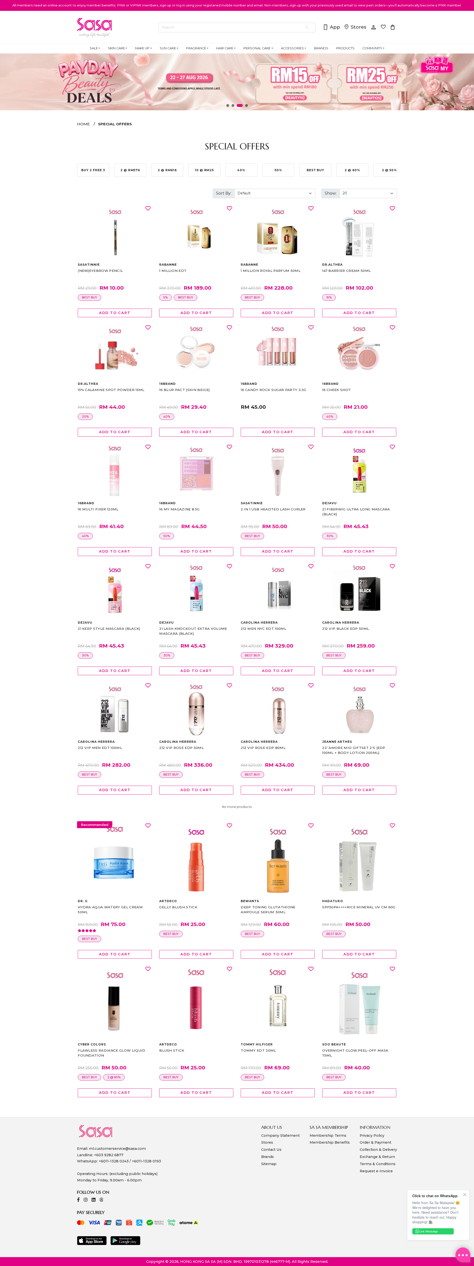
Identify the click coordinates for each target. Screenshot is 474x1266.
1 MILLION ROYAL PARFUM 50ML (270, 271)
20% (85, 416)
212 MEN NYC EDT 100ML (263, 629)
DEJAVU (329, 503)
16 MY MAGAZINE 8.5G (179, 509)
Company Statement (280, 1135)
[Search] (307, 28)
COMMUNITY (372, 48)
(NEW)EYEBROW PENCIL (100, 271)
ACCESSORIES (292, 48)
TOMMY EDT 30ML (258, 1050)
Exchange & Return (377, 1156)
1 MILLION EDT (172, 271)
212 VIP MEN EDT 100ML (100, 748)
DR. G (83, 901)
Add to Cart (115, 313)
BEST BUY (89, 297)
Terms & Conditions (377, 1164)
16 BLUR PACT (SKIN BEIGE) (184, 390)
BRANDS (321, 48)
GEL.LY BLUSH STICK (178, 907)
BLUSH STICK (171, 1050)
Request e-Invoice (376, 1171)
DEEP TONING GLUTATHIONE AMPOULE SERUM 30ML (268, 909)
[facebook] (78, 1200)
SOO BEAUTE (334, 1044)
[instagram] (86, 1200)
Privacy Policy (372, 1135)
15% (329, 297)
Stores (355, 27)
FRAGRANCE (196, 48)
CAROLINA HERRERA (259, 622)
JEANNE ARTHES (337, 742)
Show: (330, 193)
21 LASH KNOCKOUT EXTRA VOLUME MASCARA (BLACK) (193, 631)
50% (166, 536)
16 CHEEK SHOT (336, 390)
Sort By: (223, 193)
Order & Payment (375, 1142)
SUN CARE (168, 48)
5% (165, 297)
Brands (267, 1156)
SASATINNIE (89, 264)
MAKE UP (142, 48)
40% (166, 416)
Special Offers (115, 124)
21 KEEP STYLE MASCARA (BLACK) (109, 629)
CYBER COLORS (92, 1044)
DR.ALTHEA (332, 264)
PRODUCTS (345, 48)
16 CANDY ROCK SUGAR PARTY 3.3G (273, 390)
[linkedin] (94, 1200)
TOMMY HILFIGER (257, 1044)
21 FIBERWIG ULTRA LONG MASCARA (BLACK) (356, 511)
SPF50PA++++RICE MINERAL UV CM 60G (358, 907)
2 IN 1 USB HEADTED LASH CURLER (273, 509)
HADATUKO (332, 901)
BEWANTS (250, 901)
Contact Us (271, 1149)
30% (329, 536)
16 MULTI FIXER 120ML (98, 509)
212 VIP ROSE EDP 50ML (181, 748)
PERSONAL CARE (257, 48)
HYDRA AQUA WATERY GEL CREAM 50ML (110, 909)
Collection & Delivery (378, 1149)
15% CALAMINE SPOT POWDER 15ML (111, 390)
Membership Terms (328, 1135)
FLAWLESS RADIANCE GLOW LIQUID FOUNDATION (111, 1052)
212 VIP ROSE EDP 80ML (263, 748)
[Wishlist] (148, 208)
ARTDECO (168, 901)
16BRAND (167, 384)
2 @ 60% (113, 1077)
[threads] (101, 1200)
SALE (94, 48)
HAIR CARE (224, 48)
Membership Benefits (330, 1142)
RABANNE (168, 264)
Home (83, 124)
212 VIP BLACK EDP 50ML (345, 629)
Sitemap (268, 1164)
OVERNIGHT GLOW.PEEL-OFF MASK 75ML (355, 1052)
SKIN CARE (116, 48)
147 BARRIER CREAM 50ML (346, 271)
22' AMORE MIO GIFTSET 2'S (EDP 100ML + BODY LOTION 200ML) (353, 750)
